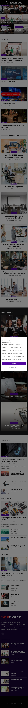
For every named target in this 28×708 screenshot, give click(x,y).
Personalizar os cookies (14, 367)
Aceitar (14, 363)
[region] (14, 354)
